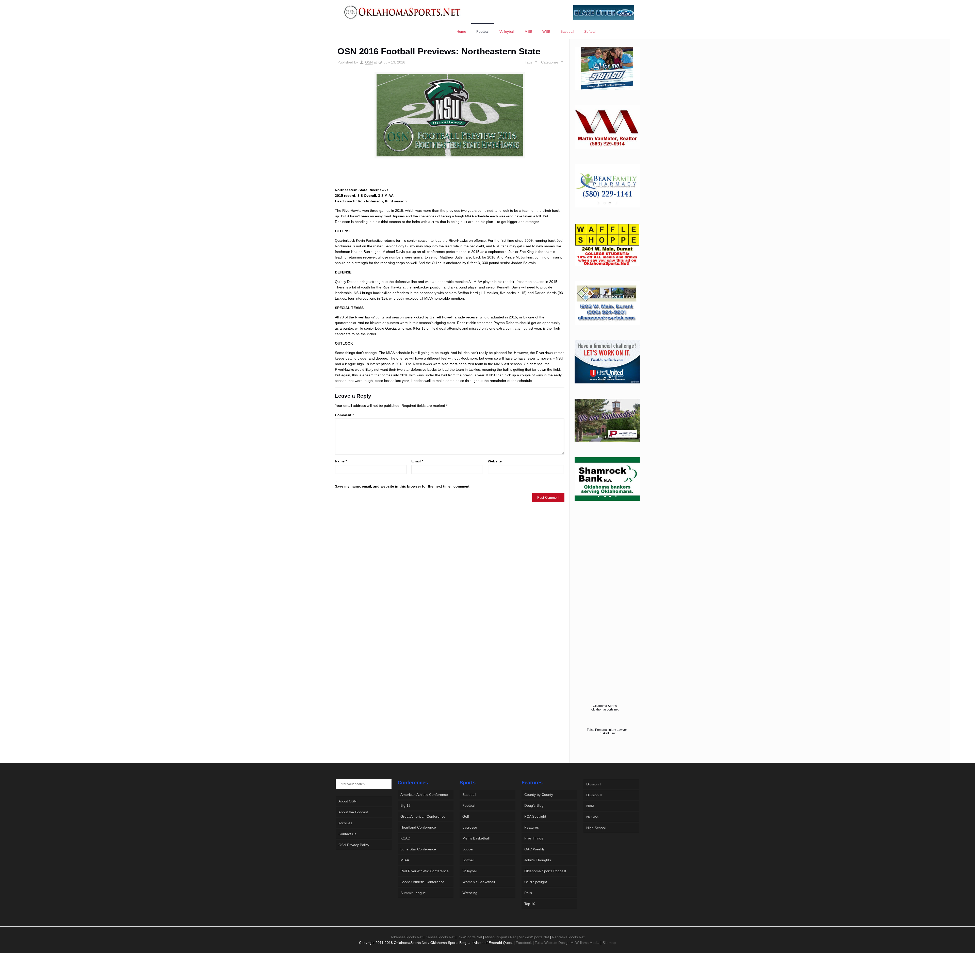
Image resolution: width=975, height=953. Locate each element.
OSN (369, 62)
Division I (593, 784)
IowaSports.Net (470, 937)
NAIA (590, 806)
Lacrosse (469, 827)
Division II (594, 795)
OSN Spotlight (535, 882)
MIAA (404, 860)
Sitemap (609, 943)
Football (468, 805)
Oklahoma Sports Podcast (545, 871)
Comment (344, 415)
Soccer (468, 849)
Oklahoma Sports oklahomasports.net (605, 707)
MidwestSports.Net (534, 937)
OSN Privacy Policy (353, 845)
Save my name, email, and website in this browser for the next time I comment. (402, 486)
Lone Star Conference (418, 849)
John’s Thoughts (537, 860)
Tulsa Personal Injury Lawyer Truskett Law (607, 731)
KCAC (405, 838)
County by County (538, 795)
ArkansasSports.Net (406, 937)
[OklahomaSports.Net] (402, 12)
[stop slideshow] (615, 85)
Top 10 (529, 904)
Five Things (533, 838)
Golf (465, 816)
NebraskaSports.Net (568, 937)
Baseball (469, 795)
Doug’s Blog (534, 805)
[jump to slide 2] (609, 85)
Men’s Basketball (476, 838)
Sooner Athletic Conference (422, 882)
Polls (528, 893)
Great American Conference (422, 816)
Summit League (413, 893)
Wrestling (469, 893)
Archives (345, 823)
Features (531, 827)
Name (341, 461)
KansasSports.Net (440, 937)
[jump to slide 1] (604, 85)
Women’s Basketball (478, 882)
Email (417, 461)
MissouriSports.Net (500, 937)
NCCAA (592, 817)
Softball (468, 860)
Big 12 (405, 805)
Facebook (524, 943)
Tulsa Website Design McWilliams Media (567, 943)
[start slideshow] (599, 85)
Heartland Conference (418, 827)
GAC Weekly (534, 849)
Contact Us (347, 834)
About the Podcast (353, 812)
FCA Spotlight (535, 816)
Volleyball (469, 871)
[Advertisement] (450, 177)
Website (495, 461)
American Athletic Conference (424, 795)
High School (596, 828)
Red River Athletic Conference (424, 871)
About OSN (347, 801)
